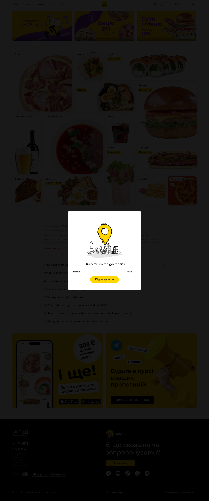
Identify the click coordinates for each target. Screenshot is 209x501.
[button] (104, 272)
